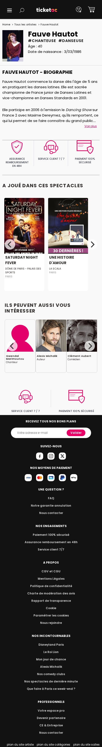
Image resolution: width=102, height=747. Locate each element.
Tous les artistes (25, 24)
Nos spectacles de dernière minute (51, 681)
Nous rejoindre (51, 623)
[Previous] (10, 244)
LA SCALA (55, 269)
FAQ (51, 498)
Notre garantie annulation (51, 506)
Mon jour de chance (51, 659)
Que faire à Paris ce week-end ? (51, 689)
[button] (9, 10)
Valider (76, 433)
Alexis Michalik (51, 667)
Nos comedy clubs (51, 674)
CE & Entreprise (51, 725)
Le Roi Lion (51, 652)
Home (6, 24)
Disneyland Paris (51, 645)
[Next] (92, 244)
